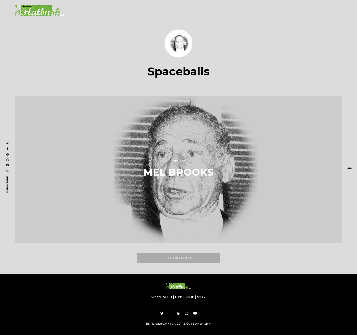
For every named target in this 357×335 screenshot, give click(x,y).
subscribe (7, 184)
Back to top (201, 323)
